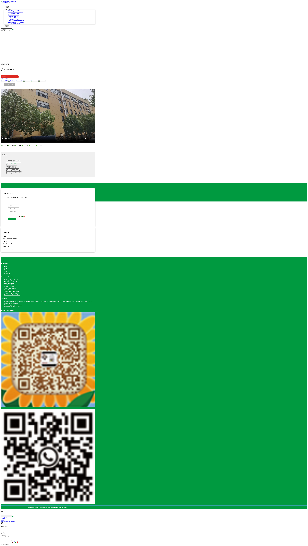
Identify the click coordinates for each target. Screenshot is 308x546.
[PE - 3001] (4, 78)
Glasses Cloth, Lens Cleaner (14, 172)
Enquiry (4, 76)
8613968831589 (15, 306)
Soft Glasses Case (11, 165)
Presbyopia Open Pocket (13, 160)
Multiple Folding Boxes (12, 168)
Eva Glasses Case (11, 163)
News (7, 25)
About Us (8, 7)
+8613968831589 (8, 249)
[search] (12, 29)
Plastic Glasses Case (12, 169)
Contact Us (8, 26)
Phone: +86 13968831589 (11, 303)
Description (9, 84)
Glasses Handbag (11, 166)
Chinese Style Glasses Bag (14, 171)
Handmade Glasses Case (13, 162)
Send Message (11, 219)
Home (7, 6)
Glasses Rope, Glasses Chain (16, 23)
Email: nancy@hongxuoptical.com (13, 305)
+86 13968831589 (8, 243)
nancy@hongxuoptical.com (10, 238)
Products (8, 9)
